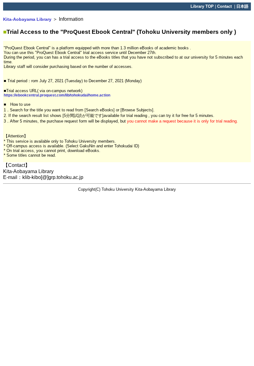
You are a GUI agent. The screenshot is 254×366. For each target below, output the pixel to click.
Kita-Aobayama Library (27, 19)
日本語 (242, 6)
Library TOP (202, 6)
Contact (225, 6)
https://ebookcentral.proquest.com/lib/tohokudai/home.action (57, 95)
